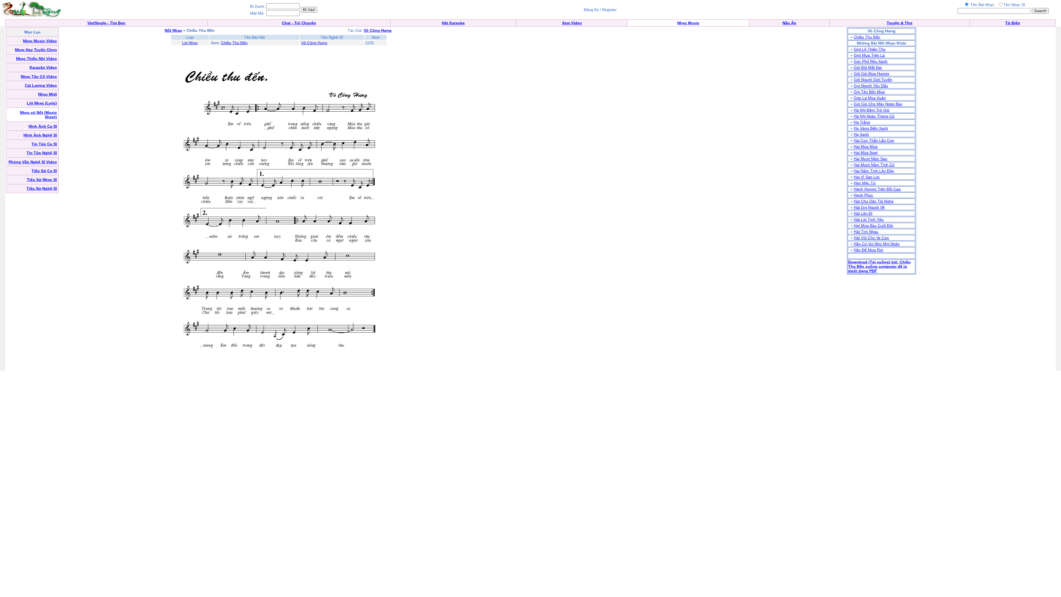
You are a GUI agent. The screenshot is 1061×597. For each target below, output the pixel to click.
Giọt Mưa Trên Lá (869, 55)
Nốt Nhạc (173, 30)
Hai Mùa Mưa (866, 146)
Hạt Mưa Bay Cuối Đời (873, 225)
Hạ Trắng (862, 122)
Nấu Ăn (789, 23)
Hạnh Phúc (863, 195)
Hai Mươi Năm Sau (870, 158)
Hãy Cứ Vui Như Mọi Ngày (877, 244)
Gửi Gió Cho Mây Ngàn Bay (878, 104)
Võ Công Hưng (314, 43)
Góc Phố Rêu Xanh (870, 61)
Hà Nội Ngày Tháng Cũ (874, 116)
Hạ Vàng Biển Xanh (871, 128)
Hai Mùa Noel (866, 152)
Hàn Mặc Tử (865, 183)
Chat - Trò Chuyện (299, 23)
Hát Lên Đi (863, 213)
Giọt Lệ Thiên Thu (870, 49)
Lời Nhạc (190, 43)
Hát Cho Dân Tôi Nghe (874, 201)
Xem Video (572, 23)
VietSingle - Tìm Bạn (106, 23)
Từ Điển (1012, 23)
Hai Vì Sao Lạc (867, 177)
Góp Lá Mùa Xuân (870, 98)
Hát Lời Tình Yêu (869, 219)
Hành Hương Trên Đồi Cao (877, 189)
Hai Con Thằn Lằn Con (874, 140)
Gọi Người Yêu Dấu (871, 85)
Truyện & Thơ (899, 23)
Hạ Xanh (861, 134)
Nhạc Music (688, 23)
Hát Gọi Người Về (869, 207)
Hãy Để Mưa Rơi (868, 250)
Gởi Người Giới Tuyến (873, 79)
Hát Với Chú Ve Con (871, 237)
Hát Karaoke (453, 23)
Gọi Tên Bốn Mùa (869, 92)
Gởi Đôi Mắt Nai (868, 67)
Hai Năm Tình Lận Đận (874, 171)
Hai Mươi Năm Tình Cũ (874, 165)
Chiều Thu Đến (234, 43)
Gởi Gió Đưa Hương (871, 73)
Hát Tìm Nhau (866, 231)
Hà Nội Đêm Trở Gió (871, 110)
